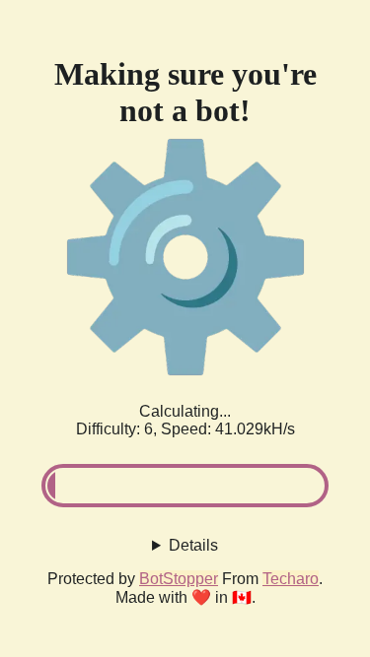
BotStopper (178, 578)
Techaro (290, 578)
